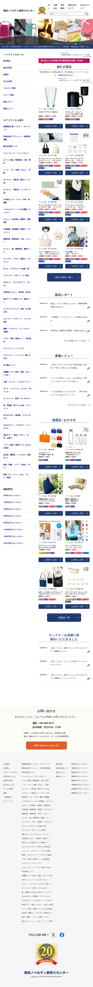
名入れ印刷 (7, 81)
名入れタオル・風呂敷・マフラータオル (17, 416)
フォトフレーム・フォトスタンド (16, 153)
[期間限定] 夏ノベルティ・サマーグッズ (17, 128)
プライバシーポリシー (11, 772)
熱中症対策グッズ (10, 146)
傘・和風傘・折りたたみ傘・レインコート (17, 406)
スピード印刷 (8, 95)
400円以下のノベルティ (12, 516)
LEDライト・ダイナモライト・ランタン (16, 283)
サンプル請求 (8, 789)
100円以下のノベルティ (12, 502)
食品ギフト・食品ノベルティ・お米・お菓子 (16, 436)
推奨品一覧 (64, 617)
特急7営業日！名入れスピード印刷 (75, 55)
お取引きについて (9, 776)
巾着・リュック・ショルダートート (17, 382)
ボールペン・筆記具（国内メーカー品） (17, 181)
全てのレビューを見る (77, 405)
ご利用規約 (7, 797)
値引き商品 (7, 68)
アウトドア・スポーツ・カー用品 (16, 275)
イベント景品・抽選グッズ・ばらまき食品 (17, 446)
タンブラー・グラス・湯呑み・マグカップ (17, 260)
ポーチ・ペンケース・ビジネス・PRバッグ (17, 390)
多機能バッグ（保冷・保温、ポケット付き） (17, 373)
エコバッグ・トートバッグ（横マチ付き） (17, 356)
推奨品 (6, 74)
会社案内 (6, 764)
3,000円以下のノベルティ (13, 536)
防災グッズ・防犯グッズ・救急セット (17, 300)
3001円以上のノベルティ (80, 793)
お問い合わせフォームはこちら (46, 745)
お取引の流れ (8, 780)
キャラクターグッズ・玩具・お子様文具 (17, 310)
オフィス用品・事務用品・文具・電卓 (17, 161)
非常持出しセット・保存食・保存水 (17, 292)
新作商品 (6, 61)
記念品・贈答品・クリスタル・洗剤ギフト (17, 456)
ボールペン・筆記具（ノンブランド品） (17, 191)
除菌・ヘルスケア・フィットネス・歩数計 (17, 330)
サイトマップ (8, 801)
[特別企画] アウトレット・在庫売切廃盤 (17, 138)
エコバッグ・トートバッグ (13, 348)
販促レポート (8, 102)
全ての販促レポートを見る (75, 341)
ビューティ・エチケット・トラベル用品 (17, 320)
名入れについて (9, 785)
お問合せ (6, 768)
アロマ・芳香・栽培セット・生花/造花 (17, 340)
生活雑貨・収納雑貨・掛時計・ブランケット (17, 230)
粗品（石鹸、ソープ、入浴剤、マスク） (17, 466)
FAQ (4, 793)
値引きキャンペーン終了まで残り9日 (75, 80)
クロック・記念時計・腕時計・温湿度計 (17, 220)
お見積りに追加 (51, 126)
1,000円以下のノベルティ (13, 530)
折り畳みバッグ (9, 365)
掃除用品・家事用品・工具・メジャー (17, 240)
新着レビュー (8, 109)
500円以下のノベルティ (12, 523)
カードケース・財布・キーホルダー (17, 398)
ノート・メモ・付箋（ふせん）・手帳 (17, 171)
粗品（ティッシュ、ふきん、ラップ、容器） (16, 476)
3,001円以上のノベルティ (13, 543)
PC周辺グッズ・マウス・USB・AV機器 (16, 201)
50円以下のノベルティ (12, 495)
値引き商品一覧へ (64, 277)
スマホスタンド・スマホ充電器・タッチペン (17, 210)
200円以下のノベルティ (12, 509)
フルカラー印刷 (9, 88)
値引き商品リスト (62, 768)
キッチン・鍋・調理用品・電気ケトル (17, 250)
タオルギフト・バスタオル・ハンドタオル (17, 426)
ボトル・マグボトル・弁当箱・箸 (16, 269)
